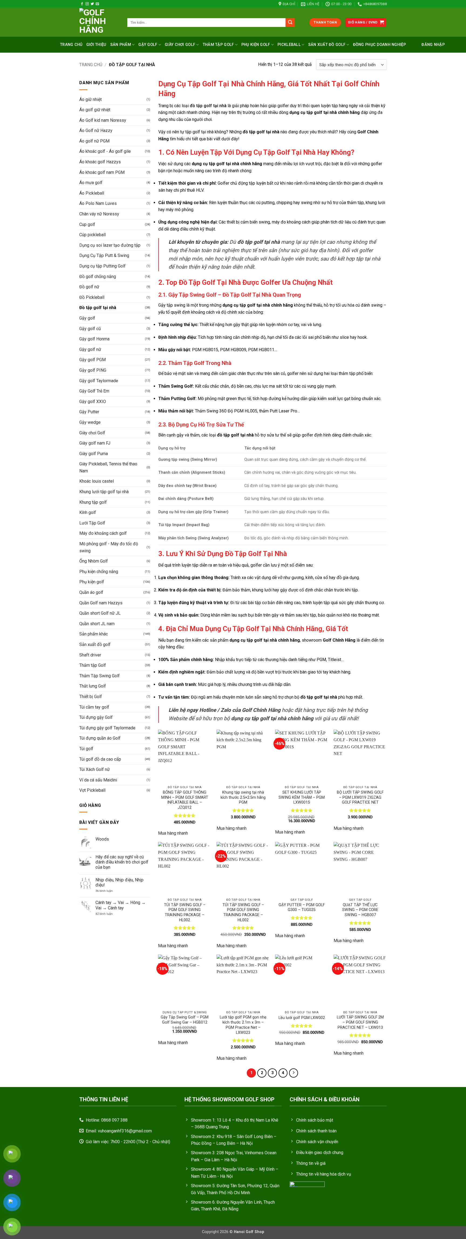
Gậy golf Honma (94, 338)
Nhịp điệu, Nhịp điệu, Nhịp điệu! (119, 882)
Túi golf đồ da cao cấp (100, 759)
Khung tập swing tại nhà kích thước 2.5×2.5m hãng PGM (243, 797)
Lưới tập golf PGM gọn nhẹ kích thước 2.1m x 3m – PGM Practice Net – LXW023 (243, 1025)
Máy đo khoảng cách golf (103, 533)
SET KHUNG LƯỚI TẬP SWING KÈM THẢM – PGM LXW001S (302, 797)
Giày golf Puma (93, 453)
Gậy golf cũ (90, 328)
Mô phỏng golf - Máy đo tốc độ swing (108, 547)
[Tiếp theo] (293, 1073)
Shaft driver (90, 655)
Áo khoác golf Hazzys (100, 161)
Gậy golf (147, 44)
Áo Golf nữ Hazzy (95, 130)
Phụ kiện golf (255, 44)
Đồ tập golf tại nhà (97, 307)
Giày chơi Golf (180, 44)
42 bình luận (107, 914)
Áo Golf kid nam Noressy (102, 120)
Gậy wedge (90, 422)
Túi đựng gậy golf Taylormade (107, 727)
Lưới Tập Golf (92, 523)
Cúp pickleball (92, 234)
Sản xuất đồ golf (327, 44)
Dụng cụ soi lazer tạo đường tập (110, 245)
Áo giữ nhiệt (90, 99)
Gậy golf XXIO (92, 401)
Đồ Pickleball (91, 297)
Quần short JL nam (97, 623)
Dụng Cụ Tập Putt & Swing (104, 255)
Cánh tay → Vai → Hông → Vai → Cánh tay (120, 905)
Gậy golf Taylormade (98, 380)
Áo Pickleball (91, 193)
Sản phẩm (120, 44)
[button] (365, 22)
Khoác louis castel (96, 481)
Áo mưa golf (90, 182)
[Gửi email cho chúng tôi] (97, 4)
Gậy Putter (89, 411)
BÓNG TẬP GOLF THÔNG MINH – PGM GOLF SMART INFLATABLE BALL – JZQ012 (184, 800)
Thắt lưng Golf (92, 686)
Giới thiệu (96, 44)
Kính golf (87, 512)
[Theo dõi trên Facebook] (82, 4)
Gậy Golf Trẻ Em (94, 391)
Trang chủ (71, 44)
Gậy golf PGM (92, 359)
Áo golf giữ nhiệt (94, 109)
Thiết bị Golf (90, 696)
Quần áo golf (91, 592)
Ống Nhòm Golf (93, 561)
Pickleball (289, 44)
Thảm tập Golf (92, 665)
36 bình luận (107, 891)
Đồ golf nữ (89, 286)
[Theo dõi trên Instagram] (87, 4)
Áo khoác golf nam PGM (102, 172)
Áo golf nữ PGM (94, 141)
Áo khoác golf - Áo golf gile (105, 151)
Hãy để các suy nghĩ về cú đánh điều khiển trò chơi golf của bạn (121, 862)
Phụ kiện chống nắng (98, 571)
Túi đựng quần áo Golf (100, 738)
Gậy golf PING (92, 370)
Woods (102, 839)
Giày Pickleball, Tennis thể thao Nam (108, 467)
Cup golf (87, 224)
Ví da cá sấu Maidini (98, 780)
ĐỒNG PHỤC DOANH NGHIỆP (379, 44)
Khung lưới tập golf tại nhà (104, 491)
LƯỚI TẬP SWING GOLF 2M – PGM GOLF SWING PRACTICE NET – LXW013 (360, 1022)
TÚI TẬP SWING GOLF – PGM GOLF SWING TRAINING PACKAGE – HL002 (184, 912)
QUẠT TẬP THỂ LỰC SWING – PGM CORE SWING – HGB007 (360, 910)
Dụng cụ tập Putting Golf (102, 266)
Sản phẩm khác (93, 634)
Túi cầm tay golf (94, 707)
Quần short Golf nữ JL (100, 613)
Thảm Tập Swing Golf (99, 675)
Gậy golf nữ (90, 349)
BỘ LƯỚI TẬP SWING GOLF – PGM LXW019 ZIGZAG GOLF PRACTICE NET (360, 797)
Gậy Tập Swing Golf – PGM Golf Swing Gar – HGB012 (184, 1020)
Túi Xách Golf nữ (94, 769)
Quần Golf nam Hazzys (100, 602)
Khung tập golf (93, 502)
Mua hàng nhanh (173, 833)
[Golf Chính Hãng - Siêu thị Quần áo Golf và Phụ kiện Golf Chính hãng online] (99, 22)
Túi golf (86, 748)
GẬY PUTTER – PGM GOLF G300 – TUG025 (302, 907)
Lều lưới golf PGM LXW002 (302, 1017)
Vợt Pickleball (92, 790)
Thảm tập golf (218, 44)
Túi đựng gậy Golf (96, 717)
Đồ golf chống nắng (97, 276)
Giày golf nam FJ (94, 443)
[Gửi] (290, 22)
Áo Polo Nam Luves (98, 203)
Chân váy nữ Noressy (99, 213)
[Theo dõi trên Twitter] (92, 4)
